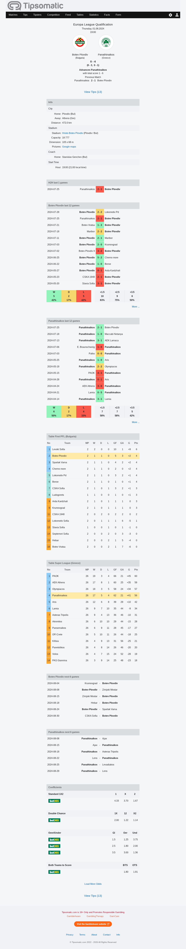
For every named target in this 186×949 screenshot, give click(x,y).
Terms (82, 935)
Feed (68, 15)
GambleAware (74, 916)
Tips (25, 15)
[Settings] (170, 15)
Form (118, 15)
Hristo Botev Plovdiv (72, 133)
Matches (13, 15)
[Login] (177, 15)
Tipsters (37, 15)
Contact (106, 935)
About (94, 935)
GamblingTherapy (95, 916)
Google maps (69, 146)
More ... (136, 306)
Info (118, 935)
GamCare (114, 916)
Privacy (69, 935)
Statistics (94, 15)
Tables (80, 15)
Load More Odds (93, 884)
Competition (53, 15)
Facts (107, 15)
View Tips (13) (93, 91)
